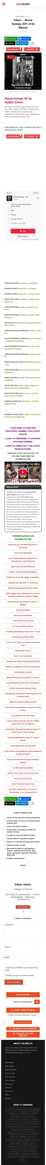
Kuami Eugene (34, 1126)
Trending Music (14, 1153)
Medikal (23, 1136)
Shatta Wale (22, 1146)
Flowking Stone (14, 1119)
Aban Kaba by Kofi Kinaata (23, 566)
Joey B (9, 1123)
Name (7, 947)
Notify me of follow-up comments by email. (21, 968)
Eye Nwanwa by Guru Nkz (23, 715)
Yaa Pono (34, 1156)
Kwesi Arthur (13, 1133)
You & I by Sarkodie (23, 553)
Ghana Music (20, 16)
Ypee (23, 1160)
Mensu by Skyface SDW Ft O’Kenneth (23, 667)
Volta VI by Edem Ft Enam (17, 826)
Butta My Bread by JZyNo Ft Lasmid (23, 677)
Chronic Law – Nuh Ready (28, 283)
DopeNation (16, 1116)
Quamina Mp (15, 1143)
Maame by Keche (23, 651)
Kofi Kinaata (12, 1126)
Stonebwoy (34, 1146)
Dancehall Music (11, 1070)
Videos (35, 1153)
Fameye (31, 1116)
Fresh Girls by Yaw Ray (23, 621)
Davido (34, 1113)
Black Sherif (35, 1109)
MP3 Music (20, 409)
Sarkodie (12, 1146)
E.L (25, 1116)
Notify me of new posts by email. (20, 975)
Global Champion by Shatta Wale (23, 588)
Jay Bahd (34, 1119)
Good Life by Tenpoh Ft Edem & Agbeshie (23, 817)
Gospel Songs (10, 1073)
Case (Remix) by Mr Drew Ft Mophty (22, 683)
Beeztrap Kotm (22, 1109)
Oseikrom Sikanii (24, 1140)
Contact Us (9, 1091)
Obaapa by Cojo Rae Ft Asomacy (23, 583)
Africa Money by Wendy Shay (23, 688)
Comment (8, 924)
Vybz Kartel (12, 1156)
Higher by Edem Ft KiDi (16, 845)
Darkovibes (25, 1113)
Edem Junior (24, 31)
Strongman (15, 1150)
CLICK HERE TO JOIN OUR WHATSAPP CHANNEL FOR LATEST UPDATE (23, 431)
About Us (8, 1087)
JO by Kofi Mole (23, 610)
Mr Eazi (32, 1136)
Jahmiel (25, 1119)
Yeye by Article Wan (23, 778)
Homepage (9, 1084)
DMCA (7, 1095)
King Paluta (35, 1123)
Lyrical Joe (24, 1133)
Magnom (34, 1133)
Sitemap (28, 1053)
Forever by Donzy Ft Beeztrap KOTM (23, 661)
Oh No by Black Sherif (23, 626)
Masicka (14, 1136)
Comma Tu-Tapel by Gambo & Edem (21, 835)
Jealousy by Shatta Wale (23, 637)
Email (7, 957)
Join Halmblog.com (23, 1022)
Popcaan (36, 1140)
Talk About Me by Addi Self (23, 746)
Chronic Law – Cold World (27, 288)
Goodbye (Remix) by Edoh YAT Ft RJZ (23, 631)
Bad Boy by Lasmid (23, 672)
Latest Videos (10, 1080)
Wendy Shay (24, 1156)
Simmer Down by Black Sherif (23, 702)
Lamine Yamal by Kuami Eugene (23, 572)
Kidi (27, 1123)
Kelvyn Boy (18, 1123)
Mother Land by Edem (15, 858)
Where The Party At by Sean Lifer (23, 773)
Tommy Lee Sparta (28, 1150)
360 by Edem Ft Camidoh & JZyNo (20, 838)
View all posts (23, 907)
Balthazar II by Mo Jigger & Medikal (23, 577)
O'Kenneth (11, 1140)
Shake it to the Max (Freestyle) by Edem (23, 842)
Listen (28, 16)
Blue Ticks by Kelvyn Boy (23, 784)
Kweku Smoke (29, 1129)
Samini (33, 1143)
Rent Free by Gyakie (23, 656)
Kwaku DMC (17, 1129)
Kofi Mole (22, 1126)
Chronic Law (13, 1113)
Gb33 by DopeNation (23, 615)
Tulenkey (26, 1153)
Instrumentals (10, 1077)
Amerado (10, 1109)
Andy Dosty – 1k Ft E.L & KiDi (28, 294)
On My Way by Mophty (23, 768)
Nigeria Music (10, 1066)
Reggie (25, 1143)
